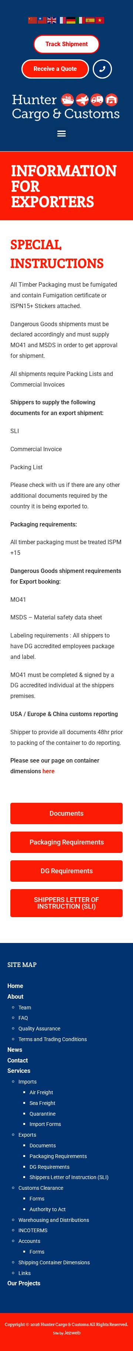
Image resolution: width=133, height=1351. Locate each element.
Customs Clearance (40, 1188)
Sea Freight (42, 1103)
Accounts (29, 1241)
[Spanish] (90, 19)
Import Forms (45, 1124)
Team (24, 1007)
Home (15, 985)
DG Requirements (49, 1167)
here (48, 771)
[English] (52, 19)
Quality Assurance (39, 1029)
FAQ (23, 1018)
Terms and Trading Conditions (52, 1039)
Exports (27, 1135)
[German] (71, 19)
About (15, 996)
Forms (37, 1199)
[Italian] (81, 19)
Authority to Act (48, 1209)
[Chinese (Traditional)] (42, 19)
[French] (61, 19)
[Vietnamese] (100, 19)
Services (18, 1070)
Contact (17, 1060)
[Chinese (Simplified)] (33, 19)
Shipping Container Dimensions (54, 1262)
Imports (27, 1082)
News (14, 1049)
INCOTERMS (32, 1230)
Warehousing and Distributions (53, 1220)
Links (24, 1273)
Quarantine (42, 1114)
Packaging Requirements (58, 1156)
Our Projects (23, 1283)
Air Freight (41, 1092)
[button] (62, 134)
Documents (43, 1145)
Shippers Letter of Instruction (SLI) (69, 1177)
